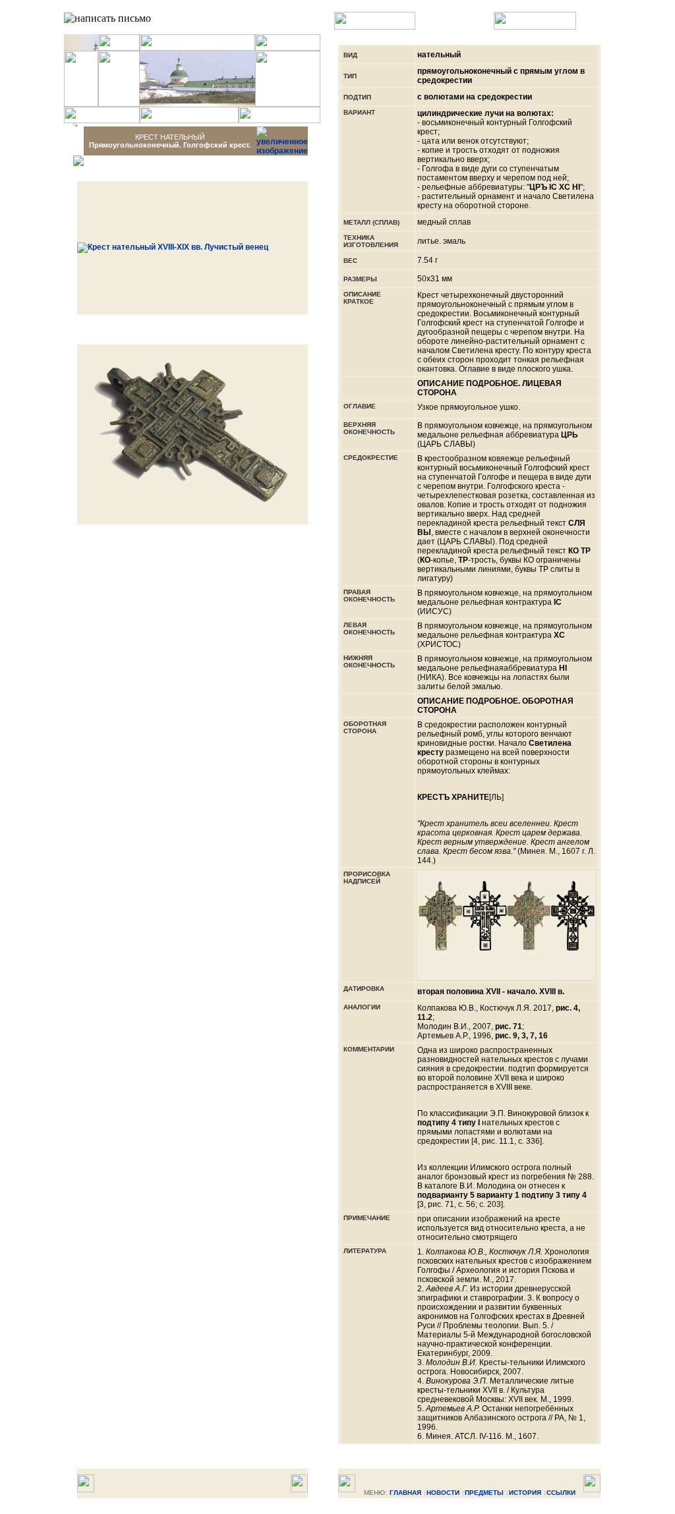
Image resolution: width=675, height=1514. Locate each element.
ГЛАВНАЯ (405, 1492)
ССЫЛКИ (560, 1492)
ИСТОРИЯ (525, 1492)
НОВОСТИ (442, 1492)
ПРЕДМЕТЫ (484, 1492)
